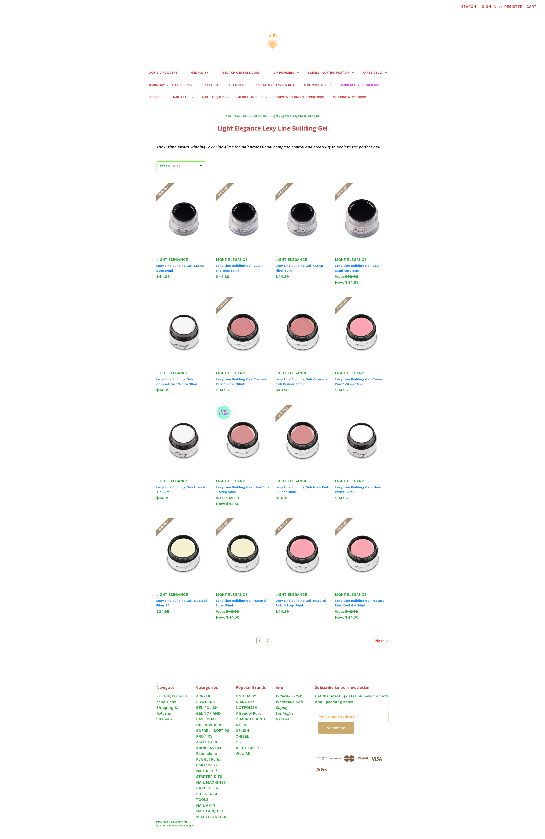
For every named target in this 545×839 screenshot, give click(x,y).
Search (468, 6)
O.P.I (240, 742)
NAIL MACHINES (315, 85)
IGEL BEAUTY (247, 748)
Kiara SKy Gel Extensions (170, 85)
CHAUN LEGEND (250, 719)
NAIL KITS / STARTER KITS (275, 85)
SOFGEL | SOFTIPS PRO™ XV (328, 73)
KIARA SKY (245, 702)
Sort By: (164, 165)
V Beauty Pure (248, 713)
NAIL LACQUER (213, 97)
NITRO (242, 725)
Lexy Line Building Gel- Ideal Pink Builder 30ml (302, 489)
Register (513, 6)
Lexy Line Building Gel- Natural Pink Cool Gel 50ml (360, 603)
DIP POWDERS (283, 73)
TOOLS (154, 97)
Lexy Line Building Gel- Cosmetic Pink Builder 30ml (242, 381)
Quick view (181, 209)
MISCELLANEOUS (250, 97)
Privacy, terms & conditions (300, 97)
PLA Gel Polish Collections (224, 85)
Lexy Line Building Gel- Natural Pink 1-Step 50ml (300, 603)
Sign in (489, 6)
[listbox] (188, 166)
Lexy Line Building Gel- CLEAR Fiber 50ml (299, 268)
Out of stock (183, 228)
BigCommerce (179, 821)
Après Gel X (372, 73)
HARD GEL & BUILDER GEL (360, 85)
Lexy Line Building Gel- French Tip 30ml (180, 489)
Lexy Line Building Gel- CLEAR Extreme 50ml (239, 268)
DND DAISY (246, 696)
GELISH (242, 730)
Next (380, 640)
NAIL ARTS (181, 97)
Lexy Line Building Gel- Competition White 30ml (176, 381)
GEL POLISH (200, 73)
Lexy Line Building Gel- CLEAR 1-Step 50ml (182, 268)
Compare (181, 219)
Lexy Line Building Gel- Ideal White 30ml (358, 489)
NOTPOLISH (246, 707)
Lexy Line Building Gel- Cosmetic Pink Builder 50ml (302, 381)
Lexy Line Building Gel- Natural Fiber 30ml (181, 603)
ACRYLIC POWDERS (163, 73)
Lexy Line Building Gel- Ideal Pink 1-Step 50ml (243, 489)
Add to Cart (183, 342)
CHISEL (242, 736)
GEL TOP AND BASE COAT (241, 73)
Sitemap (164, 719)
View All (243, 753)
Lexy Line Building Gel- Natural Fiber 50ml (241, 603)
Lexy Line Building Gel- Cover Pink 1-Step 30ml (358, 381)
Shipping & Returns (349, 97)
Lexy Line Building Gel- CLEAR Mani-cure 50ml (358, 268)
